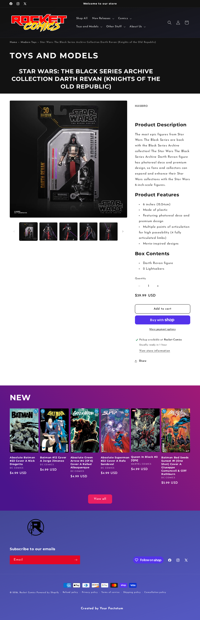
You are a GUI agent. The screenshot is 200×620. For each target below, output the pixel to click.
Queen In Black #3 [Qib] (144, 458)
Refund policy (70, 592)
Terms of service (110, 592)
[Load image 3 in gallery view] (68, 231)
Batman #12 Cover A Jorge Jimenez (53, 459)
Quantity (140, 278)
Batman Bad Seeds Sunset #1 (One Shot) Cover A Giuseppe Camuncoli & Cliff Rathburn (175, 465)
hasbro (141, 105)
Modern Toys (29, 42)
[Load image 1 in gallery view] (28, 231)
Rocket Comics (28, 593)
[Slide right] (123, 231)
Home (13, 42)
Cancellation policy (155, 592)
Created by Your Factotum (102, 608)
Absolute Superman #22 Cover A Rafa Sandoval (115, 461)
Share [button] (142, 361)
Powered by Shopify (48, 593)
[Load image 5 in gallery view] (108, 231)
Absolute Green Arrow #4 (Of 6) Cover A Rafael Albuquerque (82, 462)
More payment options (162, 329)
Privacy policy (90, 592)
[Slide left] (14, 231)
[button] (103, 18)
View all (100, 499)
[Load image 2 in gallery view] (48, 231)
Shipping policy (132, 592)
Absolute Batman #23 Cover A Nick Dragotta (22, 461)
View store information (154, 350)
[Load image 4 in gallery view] (88, 231)
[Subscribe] (75, 559)
